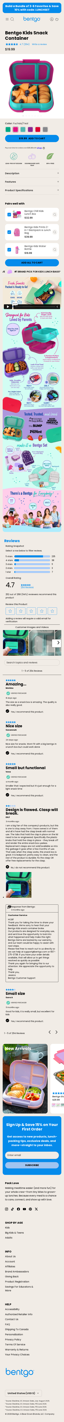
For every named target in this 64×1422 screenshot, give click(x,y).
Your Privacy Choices (17, 1354)
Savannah (11, 730)
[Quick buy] (54, 214)
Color (16, 123)
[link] (27, 586)
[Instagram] (7, 1209)
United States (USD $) (21, 1393)
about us (10, 1256)
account (10, 1261)
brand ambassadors (17, 1271)
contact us (11, 1319)
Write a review (39, 44)
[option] (32, 86)
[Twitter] (36, 1209)
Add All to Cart (32, 262)
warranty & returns (16, 1349)
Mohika (9, 688)
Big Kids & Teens (14, 1232)
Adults (8, 1237)
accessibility (12, 1309)
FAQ (7, 1324)
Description (12, 173)
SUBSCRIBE (32, 1165)
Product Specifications (19, 190)
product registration (17, 1281)
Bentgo (15, 1414)
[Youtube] (24, 1209)
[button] (10, 611)
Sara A (9, 997)
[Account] (50, 19)
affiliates (10, 1266)
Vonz (8, 771)
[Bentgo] (32, 19)
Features (10, 182)
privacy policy (13, 1339)
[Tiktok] (12, 1209)
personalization (14, 1334)
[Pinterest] (30, 1209)
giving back (12, 1276)
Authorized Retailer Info (18, 1314)
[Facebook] (18, 1209)
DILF (8, 817)
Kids (7, 1227)
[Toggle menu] (7, 19)
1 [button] (23, 116)
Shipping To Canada (16, 1329)
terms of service (15, 1344)
